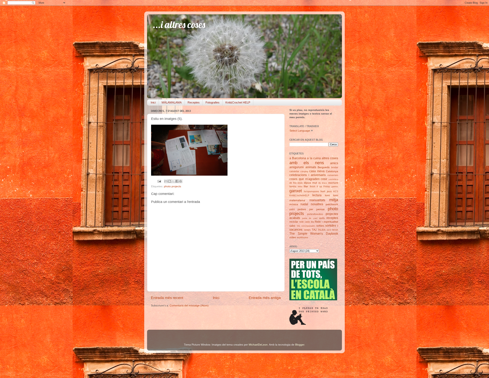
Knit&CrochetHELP (299, 195)
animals (310, 167)
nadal (304, 204)
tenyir (335, 230)
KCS (335, 191)
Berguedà (324, 167)
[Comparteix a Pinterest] (180, 181)
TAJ (314, 229)
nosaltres (317, 204)
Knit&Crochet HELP (237, 102)
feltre (300, 186)
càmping (304, 171)
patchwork (332, 204)
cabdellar (294, 171)
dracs (324, 183)
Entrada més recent (167, 298)
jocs (329, 191)
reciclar (293, 221)
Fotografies (212, 102)
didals (300, 183)
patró (292, 209)
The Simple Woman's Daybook (313, 233)
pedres (302, 209)
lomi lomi (331, 195)
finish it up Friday (320, 186)
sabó (292, 225)
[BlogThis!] (170, 181)
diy (319, 183)
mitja (333, 199)
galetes (334, 186)
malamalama (297, 200)
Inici (153, 102)
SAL (298, 226)
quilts (322, 218)
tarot (329, 230)
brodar (334, 167)
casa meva (317, 171)
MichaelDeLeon (258, 344)
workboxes (302, 237)
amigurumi (296, 167)
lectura (316, 195)
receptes (332, 218)
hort (323, 191)
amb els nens (306, 162)
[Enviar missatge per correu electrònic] (159, 181)
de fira (292, 183)
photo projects (172, 186)
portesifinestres (315, 214)
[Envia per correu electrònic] (166, 181)
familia (292, 186)
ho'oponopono (311, 191)
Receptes (194, 102)
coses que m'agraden (304, 179)
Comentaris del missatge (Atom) (189, 305)
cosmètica (333, 179)
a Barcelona (297, 158)
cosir (324, 179)
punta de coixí (309, 218)
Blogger (299, 344)
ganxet (295, 190)
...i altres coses (179, 25)
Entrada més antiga (265, 298)
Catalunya (332, 171)
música (293, 204)
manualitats (317, 200)
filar (306, 186)
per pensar (317, 209)
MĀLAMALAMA (172, 102)
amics (334, 163)
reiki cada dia (306, 221)
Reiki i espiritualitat (326, 221)
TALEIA (321, 230)
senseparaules (308, 226)
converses (332, 175)
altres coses (330, 158)
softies (320, 225)
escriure (333, 182)
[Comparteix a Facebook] (177, 181)
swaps (307, 230)
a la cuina (314, 158)
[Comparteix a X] (173, 181)
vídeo (292, 237)
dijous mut (310, 182)
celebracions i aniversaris (307, 175)
